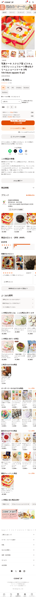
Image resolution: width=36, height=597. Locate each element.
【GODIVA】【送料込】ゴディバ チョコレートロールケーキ (6, 379)
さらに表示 (17, 181)
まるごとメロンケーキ (20, 328)
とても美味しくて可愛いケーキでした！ (13, 275)
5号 (3, 87)
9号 (13, 87)
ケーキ (12, 530)
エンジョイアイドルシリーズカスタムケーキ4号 (16, 402)
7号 (8, 87)
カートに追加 (18, 122)
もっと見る (32, 388)
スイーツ (12, 12)
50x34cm (26, 87)
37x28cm (18, 87)
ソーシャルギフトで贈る (18, 128)
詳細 (32, 112)
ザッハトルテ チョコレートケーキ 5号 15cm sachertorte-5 (19, 228)
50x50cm (5, 92)
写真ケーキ (6, 504)
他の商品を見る (30, 195)
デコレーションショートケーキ (20, 504)
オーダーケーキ (20, 530)
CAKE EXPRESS (5, 76)
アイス (29, 12)
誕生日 (4, 12)
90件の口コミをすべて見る (17, 288)
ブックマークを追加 (19, 137)
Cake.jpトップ (4, 530)
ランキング (21, 12)
